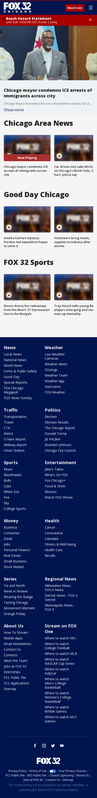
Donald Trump (56, 433)
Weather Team (56, 375)
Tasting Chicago (16, 602)
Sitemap (10, 689)
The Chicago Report (60, 428)
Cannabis (52, 538)
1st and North (14, 585)
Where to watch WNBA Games (57, 709)
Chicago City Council (60, 450)
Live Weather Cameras (55, 356)
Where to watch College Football (57, 645)
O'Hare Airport (15, 439)
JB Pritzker (53, 439)
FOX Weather (55, 392)
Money (11, 520)
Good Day (11, 376)
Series (10, 579)
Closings (51, 369)
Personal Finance (17, 550)
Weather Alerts (56, 364)
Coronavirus (54, 533)
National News (15, 360)
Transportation (15, 416)
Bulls (7, 480)
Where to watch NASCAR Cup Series (60, 661)
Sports (11, 462)
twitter (53, 745)
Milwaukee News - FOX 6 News (59, 587)
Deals (8, 538)
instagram (44, 745)
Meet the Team (16, 660)
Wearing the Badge (18, 597)
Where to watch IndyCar (57, 671)
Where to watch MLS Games (61, 719)
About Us (13, 626)
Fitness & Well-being (60, 544)
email (62, 745)
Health (52, 520)
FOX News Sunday (18, 398)
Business (10, 527)
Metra (8, 433)
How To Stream (16, 632)
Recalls (50, 555)
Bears (8, 469)
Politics (52, 410)
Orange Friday (14, 613)
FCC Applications (16, 683)
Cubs (7, 486)
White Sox (11, 491)
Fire (6, 497)
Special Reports (15, 382)
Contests (10, 655)
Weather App (55, 381)
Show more (14, 109)
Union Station (14, 450)
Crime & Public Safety (20, 371)
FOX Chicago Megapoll (13, 390)
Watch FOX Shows (59, 497)
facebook (35, 745)
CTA (7, 428)
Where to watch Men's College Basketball (57, 683)
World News (13, 365)
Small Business (15, 561)
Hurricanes (53, 386)
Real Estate (12, 555)
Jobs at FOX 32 (15, 666)
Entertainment (60, 462)
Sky (6, 503)
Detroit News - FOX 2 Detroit (61, 597)
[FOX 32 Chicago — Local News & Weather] (17, 7)
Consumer (12, 533)
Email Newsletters (17, 643)
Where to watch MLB (61, 653)
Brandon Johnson (58, 445)
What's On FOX (56, 475)
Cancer (50, 527)
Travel (8, 422)
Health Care (54, 550)
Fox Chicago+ (55, 480)
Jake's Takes (54, 469)
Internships (12, 672)
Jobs (7, 544)
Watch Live (74, 8)
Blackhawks (13, 475)
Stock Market (14, 567)
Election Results (57, 422)
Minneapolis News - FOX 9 (60, 607)
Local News (13, 354)
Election (51, 416)
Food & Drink (55, 486)
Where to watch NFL (60, 638)
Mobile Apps (13, 638)
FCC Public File (15, 677)
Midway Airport (15, 445)
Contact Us (12, 649)
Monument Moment (19, 608)
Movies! (51, 491)
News (10, 347)
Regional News (60, 579)
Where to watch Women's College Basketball (58, 697)
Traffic (11, 410)
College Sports (15, 508)
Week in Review (16, 591)
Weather (54, 347)
